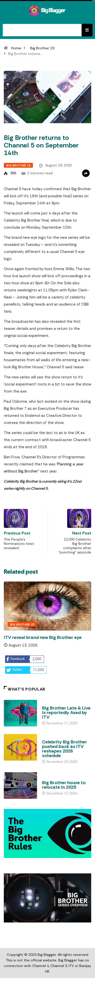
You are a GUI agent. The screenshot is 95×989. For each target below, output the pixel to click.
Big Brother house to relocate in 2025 (64, 785)
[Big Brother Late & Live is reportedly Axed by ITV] (20, 713)
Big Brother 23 (22, 624)
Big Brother (52, 703)
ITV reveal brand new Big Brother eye (43, 637)
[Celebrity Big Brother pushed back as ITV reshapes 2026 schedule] (20, 747)
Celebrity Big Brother (60, 737)
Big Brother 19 (42, 48)
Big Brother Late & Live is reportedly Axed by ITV (66, 712)
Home (16, 48)
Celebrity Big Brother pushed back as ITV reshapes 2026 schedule (64, 749)
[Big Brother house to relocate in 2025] (20, 785)
